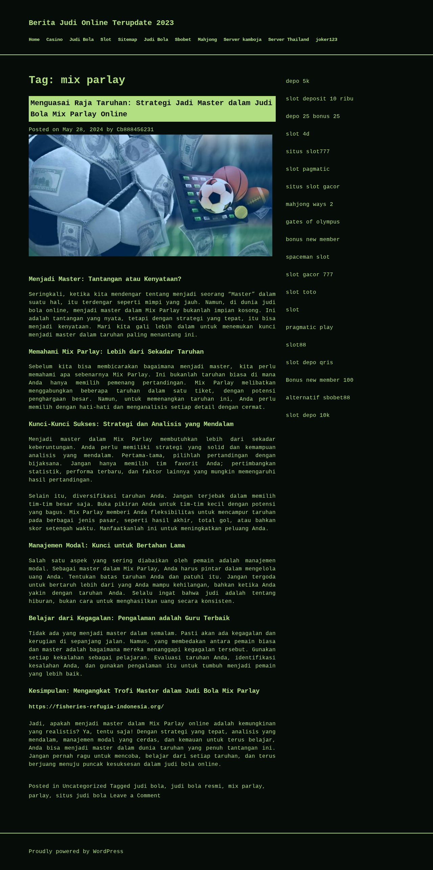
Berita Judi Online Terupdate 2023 (101, 23)
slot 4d (298, 134)
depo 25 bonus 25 (313, 117)
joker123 (326, 39)
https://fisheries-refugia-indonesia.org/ (96, 707)
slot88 (296, 345)
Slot (105, 39)
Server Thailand (288, 39)
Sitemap (127, 39)
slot (292, 310)
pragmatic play (309, 328)
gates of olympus (313, 222)
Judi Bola (81, 39)
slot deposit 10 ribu (320, 99)
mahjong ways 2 (309, 205)
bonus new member (313, 240)
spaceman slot (308, 257)
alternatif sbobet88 (318, 398)
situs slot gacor (313, 187)
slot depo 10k (308, 416)
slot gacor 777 (309, 275)
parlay (39, 796)
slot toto (301, 292)
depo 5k (298, 81)
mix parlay (245, 786)
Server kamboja (242, 39)
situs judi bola (81, 796)
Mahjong (207, 39)
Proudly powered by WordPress (76, 852)
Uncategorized (85, 786)
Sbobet (183, 39)
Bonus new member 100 (320, 380)
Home (34, 39)
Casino (54, 39)
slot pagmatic (308, 169)
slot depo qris (309, 363)
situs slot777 (308, 152)
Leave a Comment (135, 796)
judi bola (149, 786)
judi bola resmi (196, 786)
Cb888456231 (135, 130)
